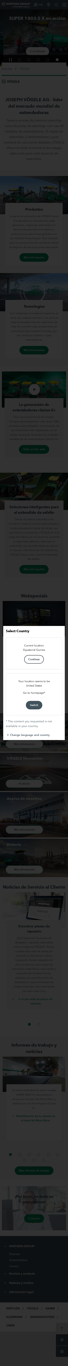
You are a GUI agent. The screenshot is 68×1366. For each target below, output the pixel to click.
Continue (34, 659)
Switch (34, 705)
